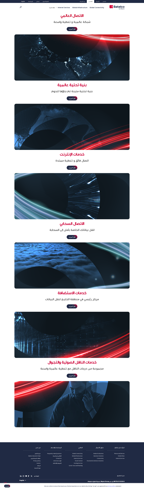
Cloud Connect (79, 461)
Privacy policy (36, 461)
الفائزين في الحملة (57, 456)
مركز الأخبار (37, 453)
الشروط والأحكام (57, 463)
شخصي (104, 1)
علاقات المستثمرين (35, 458)
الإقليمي (90, 1)
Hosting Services (78, 463)
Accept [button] (7, 486)
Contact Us (59, 458)
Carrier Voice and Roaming (75, 465)
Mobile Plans (121, 456)
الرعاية (38, 465)
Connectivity (100, 458)
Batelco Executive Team (34, 456)
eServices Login (57, 461)
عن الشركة (82, 1)
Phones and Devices (119, 453)
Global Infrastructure (79, 7)
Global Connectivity (97, 7)
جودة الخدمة (37, 468)
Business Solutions (99, 456)
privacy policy (111, 486)
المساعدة (30, 1)
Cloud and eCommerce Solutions (95, 461)
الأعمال (97, 1)
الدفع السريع (46, 1)
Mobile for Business (98, 453)
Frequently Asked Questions (54, 453)
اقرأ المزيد (72, 29)
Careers (38, 463)
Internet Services (64, 7)
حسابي (37, 1)
